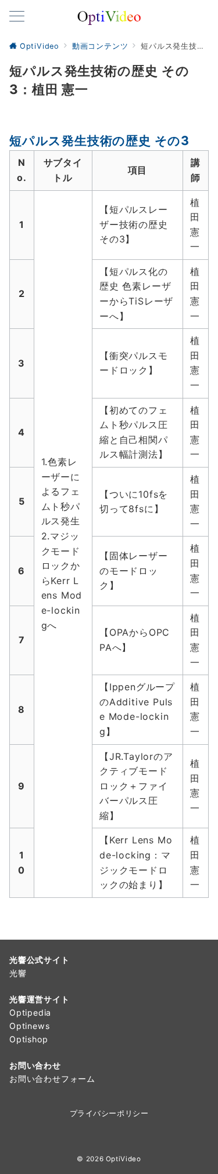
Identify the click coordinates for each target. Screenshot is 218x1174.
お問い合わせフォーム (52, 1079)
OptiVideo (123, 1159)
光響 (18, 973)
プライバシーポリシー (109, 1113)
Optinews (29, 1026)
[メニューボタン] (16, 17)
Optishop (28, 1039)
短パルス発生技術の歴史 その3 (99, 140)
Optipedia (30, 1012)
